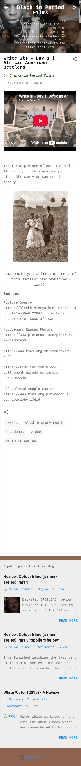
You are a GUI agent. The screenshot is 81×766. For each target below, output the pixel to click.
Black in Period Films (40, 10)
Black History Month (44, 423)
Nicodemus (15, 432)
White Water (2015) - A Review (31, 692)
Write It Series (21, 441)
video (36, 432)
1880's (12, 423)
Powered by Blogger (43, 757)
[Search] (74, 9)
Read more (68, 621)
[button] (74, 60)
